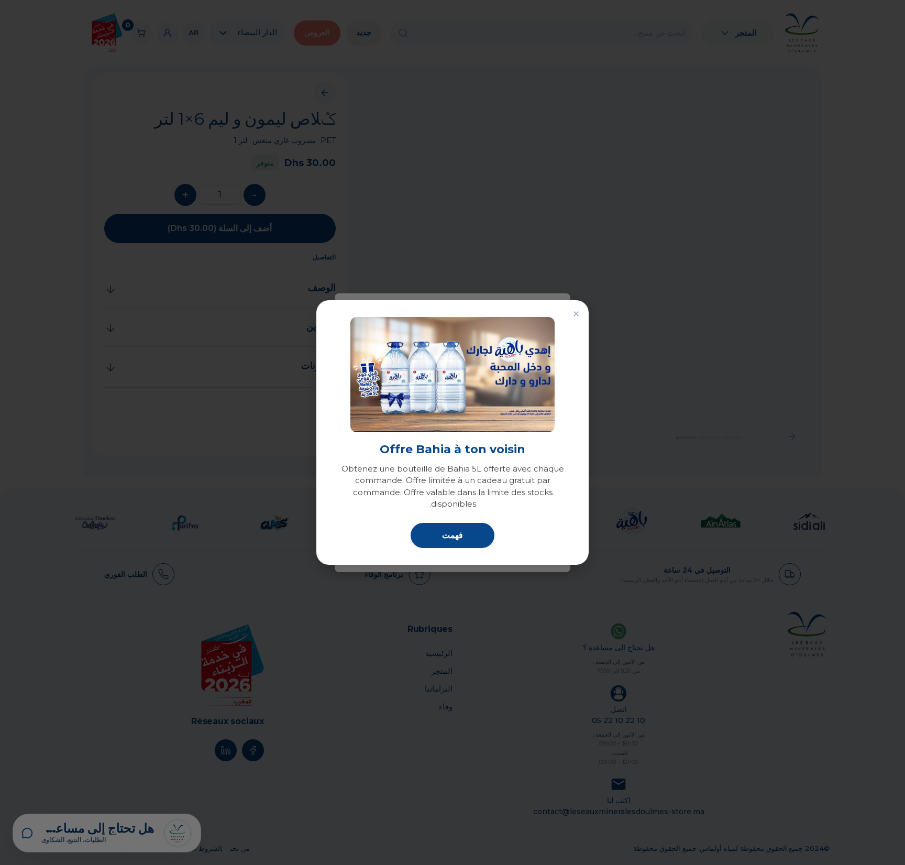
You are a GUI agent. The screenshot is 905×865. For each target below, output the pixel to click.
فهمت (452, 535)
